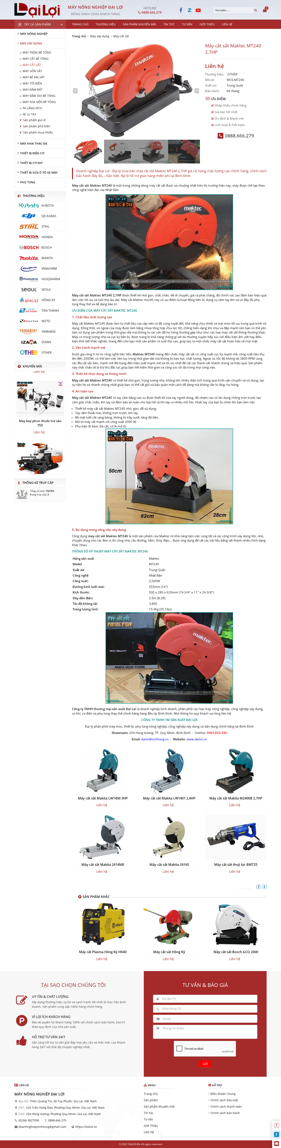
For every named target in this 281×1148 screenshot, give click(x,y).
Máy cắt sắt (121, 36)
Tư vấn (148, 1119)
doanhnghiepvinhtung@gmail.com (42, 1127)
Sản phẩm (151, 1100)
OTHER (232, 74)
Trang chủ (79, 36)
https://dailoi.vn (86, 1127)
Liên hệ (149, 1132)
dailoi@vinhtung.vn (155, 739)
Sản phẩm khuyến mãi (159, 1106)
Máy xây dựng (99, 36)
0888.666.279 (57, 1120)
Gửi (205, 1064)
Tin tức (148, 1113)
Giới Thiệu (151, 1126)
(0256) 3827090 (29, 1120)
